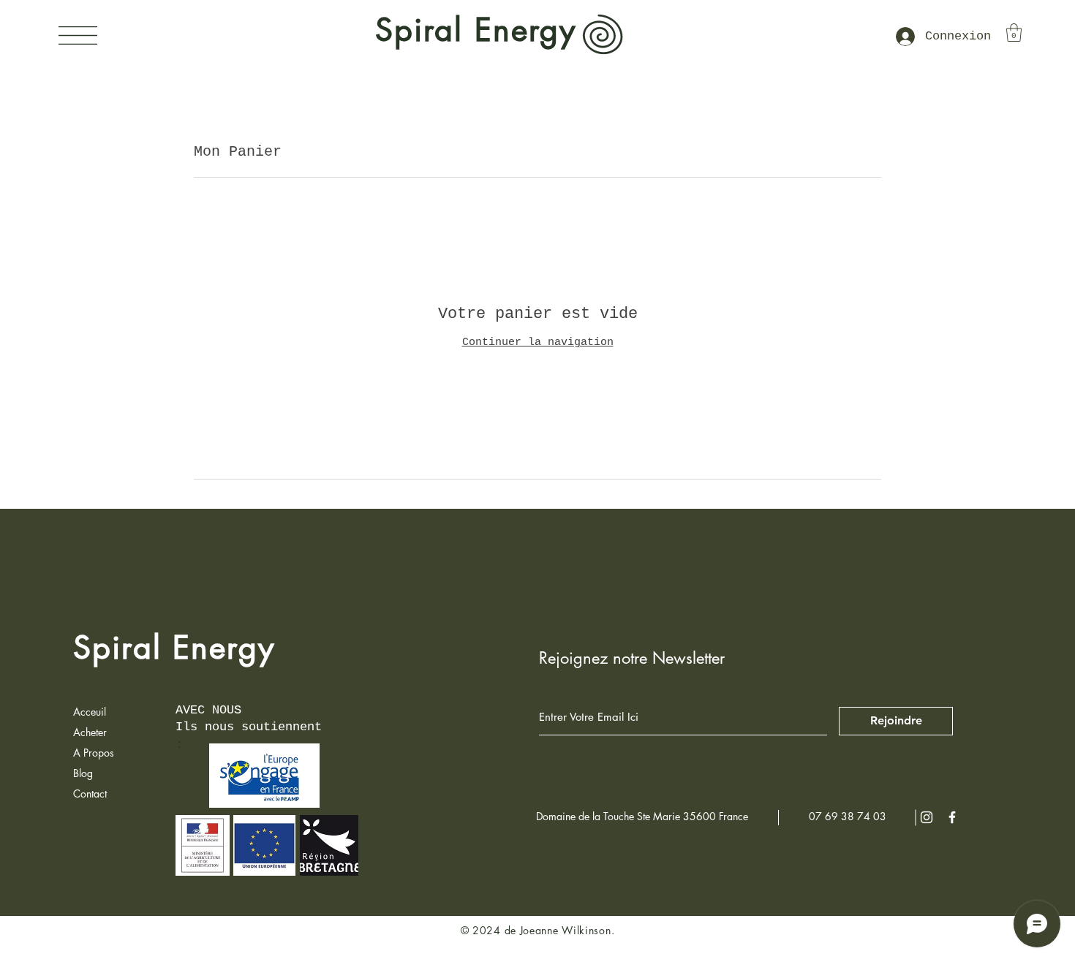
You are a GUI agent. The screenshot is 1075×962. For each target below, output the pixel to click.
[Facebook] (952, 817)
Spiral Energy (174, 647)
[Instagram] (927, 817)
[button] (78, 35)
